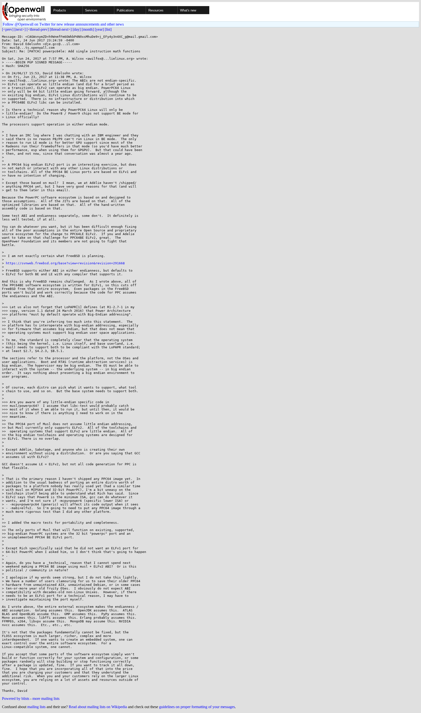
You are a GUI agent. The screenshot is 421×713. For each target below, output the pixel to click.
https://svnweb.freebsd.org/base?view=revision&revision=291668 (65, 263)
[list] (108, 29)
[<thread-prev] (38, 29)
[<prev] (7, 29)
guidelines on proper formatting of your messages (197, 707)
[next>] (20, 29)
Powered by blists (15, 698)
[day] (77, 29)
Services (91, 10)
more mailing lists (45, 698)
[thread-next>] (61, 29)
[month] (88, 29)
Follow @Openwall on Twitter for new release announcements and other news (63, 24)
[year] (99, 29)
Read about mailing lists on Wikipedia (98, 707)
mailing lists (36, 707)
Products (59, 10)
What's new (188, 10)
